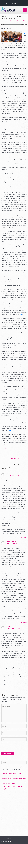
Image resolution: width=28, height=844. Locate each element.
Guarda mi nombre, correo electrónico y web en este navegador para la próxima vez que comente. (13, 747)
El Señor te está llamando (8, 783)
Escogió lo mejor (6, 789)
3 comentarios (5, 21)
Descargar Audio (6, 448)
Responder (24, 537)
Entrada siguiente (14, 458)
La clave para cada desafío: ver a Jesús (11, 786)
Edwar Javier (10, 841)
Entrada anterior (14, 454)
